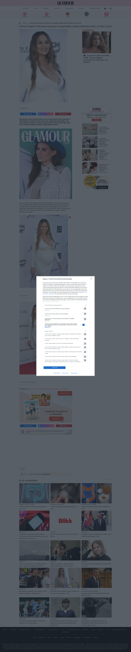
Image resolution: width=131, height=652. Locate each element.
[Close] (91, 279)
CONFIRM (54, 367)
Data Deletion (57, 373)
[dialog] (65, 326)
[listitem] (65, 305)
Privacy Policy (74, 373)
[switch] (84, 309)
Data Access (65, 373)
